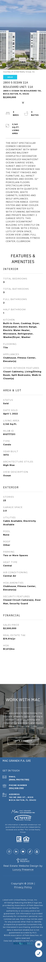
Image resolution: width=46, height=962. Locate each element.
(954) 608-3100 (16, 788)
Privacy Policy (23, 887)
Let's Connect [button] (23, 741)
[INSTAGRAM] (9, 851)
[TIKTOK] (29, 851)
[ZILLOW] (36, 851)
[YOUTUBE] (23, 851)
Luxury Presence (23, 869)
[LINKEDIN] (16, 851)
